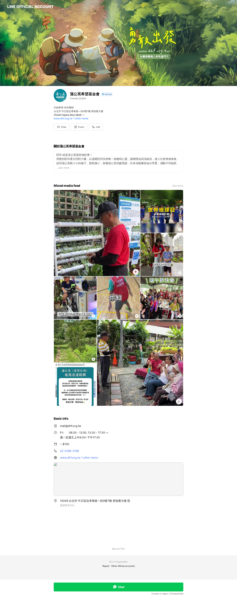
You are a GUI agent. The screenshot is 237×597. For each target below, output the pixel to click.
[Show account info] (107, 94)
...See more (63, 167)
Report (105, 566)
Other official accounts (123, 566)
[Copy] (128, 501)
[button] (79, 127)
